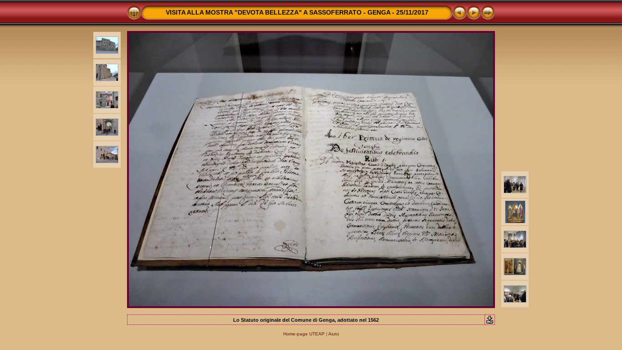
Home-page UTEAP (304, 333)
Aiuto (333, 333)
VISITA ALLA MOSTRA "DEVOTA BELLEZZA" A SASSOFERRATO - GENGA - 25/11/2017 (297, 12)
